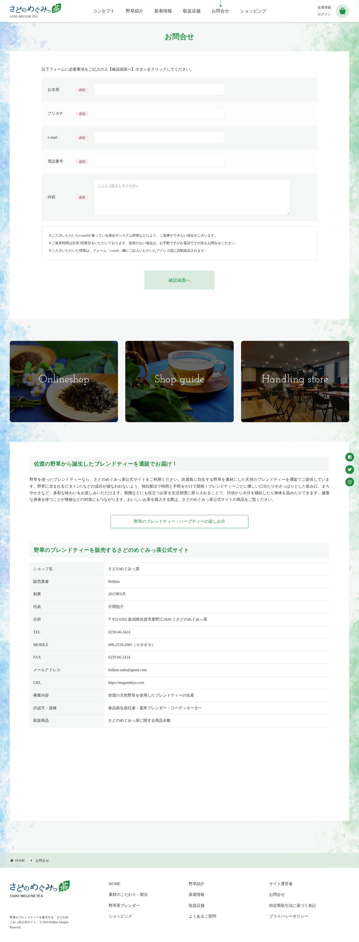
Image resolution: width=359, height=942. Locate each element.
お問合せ (42, 860)
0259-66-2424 (119, 632)
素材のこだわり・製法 (128, 894)
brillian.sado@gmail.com (127, 670)
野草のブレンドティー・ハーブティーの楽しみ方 (179, 521)
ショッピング (120, 916)
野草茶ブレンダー (124, 905)
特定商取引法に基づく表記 (292, 905)
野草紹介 (196, 884)
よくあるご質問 (202, 916)
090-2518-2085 (120, 645)
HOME (114, 884)
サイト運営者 (281, 884)
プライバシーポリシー (288, 916)
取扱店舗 (196, 905)
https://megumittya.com (126, 682)
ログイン (324, 14)
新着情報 (196, 894)
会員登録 (324, 7)
